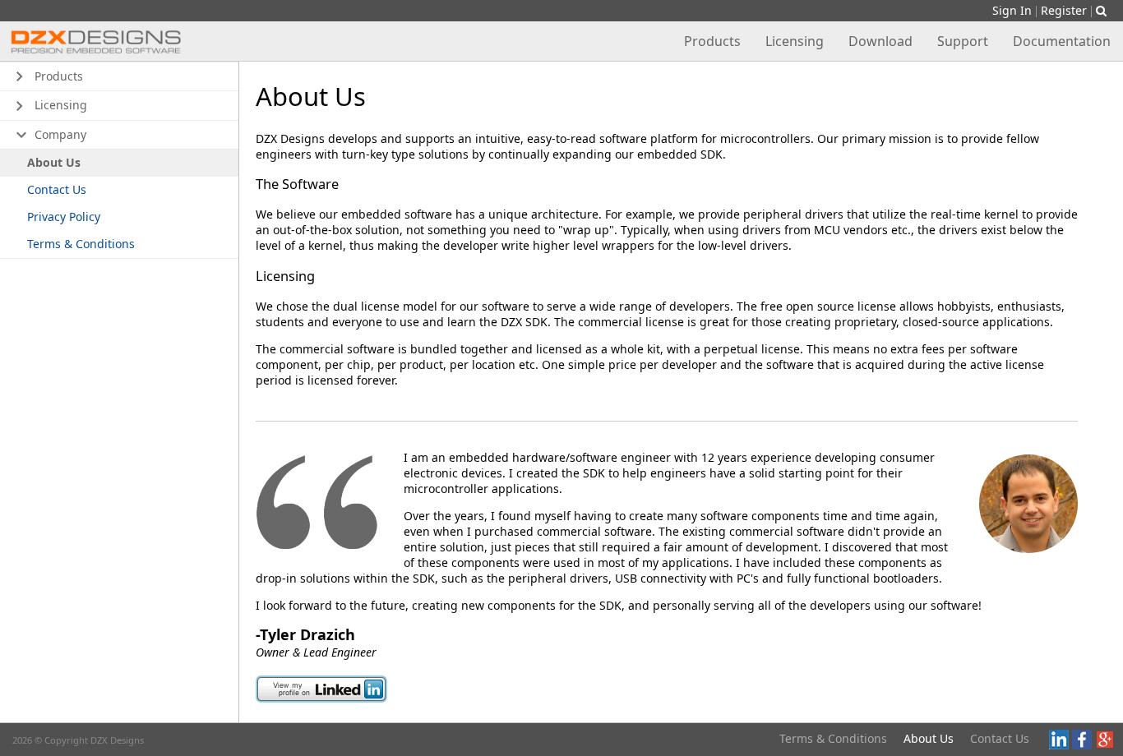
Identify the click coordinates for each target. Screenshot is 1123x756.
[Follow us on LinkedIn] (1059, 745)
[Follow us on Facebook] (1082, 745)
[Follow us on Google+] (1105, 745)
